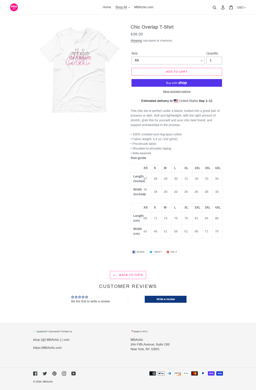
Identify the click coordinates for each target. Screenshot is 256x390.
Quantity (212, 53)
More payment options (177, 91)
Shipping (136, 40)
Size (134, 53)
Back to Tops (130, 274)
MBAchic (137, 339)
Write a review (166, 299)
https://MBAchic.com (47, 348)
